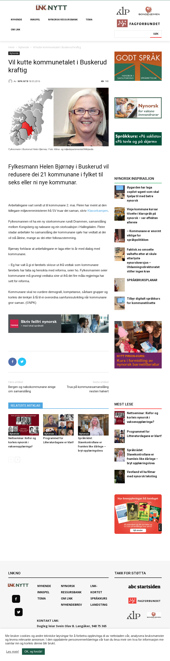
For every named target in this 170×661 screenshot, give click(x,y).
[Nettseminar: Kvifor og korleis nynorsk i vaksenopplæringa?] (23, 425)
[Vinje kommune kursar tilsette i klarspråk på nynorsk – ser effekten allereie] (119, 214)
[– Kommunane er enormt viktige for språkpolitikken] (119, 235)
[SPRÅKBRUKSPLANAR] (119, 285)
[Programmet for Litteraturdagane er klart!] (58, 425)
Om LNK (67, 598)
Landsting (98, 605)
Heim (11, 47)
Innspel (43, 592)
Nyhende (23, 47)
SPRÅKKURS (98, 598)
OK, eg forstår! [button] (33, 651)
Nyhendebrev (71, 605)
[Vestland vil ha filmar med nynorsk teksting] (119, 476)
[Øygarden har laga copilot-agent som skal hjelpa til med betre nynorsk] (119, 192)
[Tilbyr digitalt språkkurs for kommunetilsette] (119, 303)
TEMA (41, 598)
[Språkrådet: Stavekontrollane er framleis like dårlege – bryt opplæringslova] (93, 425)
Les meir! (12, 651)
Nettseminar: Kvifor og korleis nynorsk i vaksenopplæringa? (22, 442)
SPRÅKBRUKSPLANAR (142, 280)
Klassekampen (97, 210)
